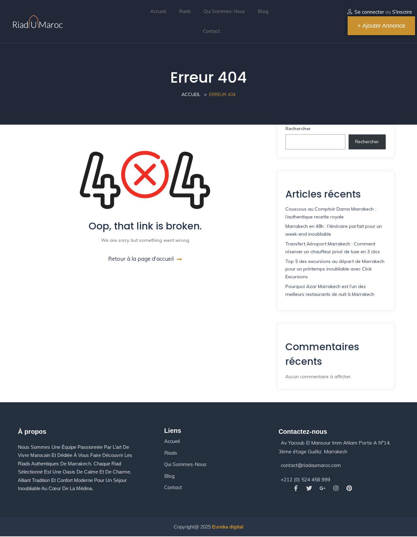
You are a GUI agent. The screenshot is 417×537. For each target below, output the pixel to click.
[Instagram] (336, 488)
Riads (185, 11)
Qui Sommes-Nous (224, 11)
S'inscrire (402, 12)
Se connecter (369, 12)
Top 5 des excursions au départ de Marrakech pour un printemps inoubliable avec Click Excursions (334, 269)
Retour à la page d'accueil (141, 258)
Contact (211, 31)
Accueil (158, 11)
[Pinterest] (349, 488)
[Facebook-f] (296, 488)
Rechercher (298, 128)
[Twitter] (309, 488)
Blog (263, 11)
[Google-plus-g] (322, 488)
